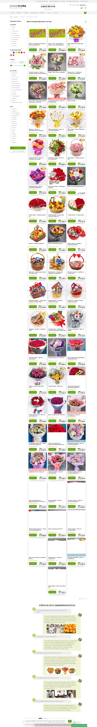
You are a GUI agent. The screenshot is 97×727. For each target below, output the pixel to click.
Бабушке (14, 117)
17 (36, 75)
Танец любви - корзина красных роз (37, 215)
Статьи (55, 12)
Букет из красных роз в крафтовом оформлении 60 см (56, 444)
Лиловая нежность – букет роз (56, 357)
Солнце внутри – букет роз (55, 386)
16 (74, 104)
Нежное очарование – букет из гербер (76, 330)
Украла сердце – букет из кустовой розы (74, 529)
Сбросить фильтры (17, 151)
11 (55, 161)
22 (74, 446)
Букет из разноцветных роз (55, 243)
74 (55, 446)
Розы (13, 12)
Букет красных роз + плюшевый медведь (56, 187)
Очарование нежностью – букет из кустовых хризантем (37, 444)
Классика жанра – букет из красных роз (36, 358)
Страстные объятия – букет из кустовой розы (37, 415)
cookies (33, 720)
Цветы (26, 12)
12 (74, 218)
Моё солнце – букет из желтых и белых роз (76, 130)
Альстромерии (16, 35)
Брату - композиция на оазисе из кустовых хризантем (37, 44)
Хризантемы (15, 39)
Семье (13, 127)
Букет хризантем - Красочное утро (75, 44)
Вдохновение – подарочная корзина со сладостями (55, 273)
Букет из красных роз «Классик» (56, 414)
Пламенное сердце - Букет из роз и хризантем (56, 158)
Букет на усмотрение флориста (76, 186)
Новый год (14, 79)
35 (36, 104)
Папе (13, 140)
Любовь (14, 75)
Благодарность (16, 83)
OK (70, 721)
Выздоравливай (16, 85)
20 (75, 132)
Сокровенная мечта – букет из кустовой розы (56, 101)
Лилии (13, 26)
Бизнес (14, 100)
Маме (13, 132)
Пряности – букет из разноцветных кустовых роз (36, 130)
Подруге (14, 134)
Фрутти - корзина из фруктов (36, 243)
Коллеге (14, 136)
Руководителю (15, 115)
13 (55, 532)
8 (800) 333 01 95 (48, 7)
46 (36, 475)
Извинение (14, 81)
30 (36, 161)
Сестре (14, 108)
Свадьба (14, 98)
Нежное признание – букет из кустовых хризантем (56, 130)
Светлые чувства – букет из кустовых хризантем (75, 501)
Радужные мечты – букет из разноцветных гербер (36, 158)
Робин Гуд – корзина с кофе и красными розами (75, 301)
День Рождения (16, 87)
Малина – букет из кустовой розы (36, 387)
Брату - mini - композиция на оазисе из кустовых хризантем (56, 44)
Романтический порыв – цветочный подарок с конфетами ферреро (74, 387)
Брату (13, 129)
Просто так (15, 77)
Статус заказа (83, 1)
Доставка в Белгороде (72, 1)
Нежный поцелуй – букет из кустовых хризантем (75, 472)
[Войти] (85, 8)
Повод (42, 12)
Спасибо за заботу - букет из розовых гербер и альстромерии (37, 73)
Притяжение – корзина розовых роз (76, 158)
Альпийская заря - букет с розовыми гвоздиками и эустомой (36, 187)
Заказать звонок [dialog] (48, 9)
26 (36, 132)
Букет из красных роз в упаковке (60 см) (37, 558)
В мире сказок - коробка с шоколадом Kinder (74, 244)
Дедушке (14, 142)
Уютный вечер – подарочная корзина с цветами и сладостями (57, 330)
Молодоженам (16, 113)
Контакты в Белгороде (42, 1)
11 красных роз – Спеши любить (76, 215)
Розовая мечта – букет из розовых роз (55, 558)
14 (74, 161)
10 (55, 246)
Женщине (14, 125)
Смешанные (15, 31)
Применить (17, 147)
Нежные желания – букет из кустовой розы (55, 472)
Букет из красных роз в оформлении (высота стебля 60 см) (37, 501)
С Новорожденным (17, 89)
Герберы (14, 43)
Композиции (35, 12)
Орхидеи (14, 33)
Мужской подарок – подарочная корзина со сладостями (37, 301)
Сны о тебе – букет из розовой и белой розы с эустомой (37, 101)
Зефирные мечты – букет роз (36, 471)
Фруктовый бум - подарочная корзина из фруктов (56, 215)
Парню (14, 138)
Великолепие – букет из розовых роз (56, 587)
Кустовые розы (16, 37)
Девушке (14, 110)
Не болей (14, 73)
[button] (79, 725)
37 (55, 75)
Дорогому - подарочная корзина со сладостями (37, 273)
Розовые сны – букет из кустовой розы (74, 415)
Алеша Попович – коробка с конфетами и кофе (55, 301)
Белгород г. (83, 5)
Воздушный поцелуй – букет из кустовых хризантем (76, 444)
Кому (49, 12)
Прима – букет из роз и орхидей (56, 72)
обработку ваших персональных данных (56, 721)
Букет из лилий (71, 100)
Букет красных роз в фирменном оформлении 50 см (76, 358)
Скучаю (14, 91)
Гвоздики (14, 41)
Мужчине (14, 123)
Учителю (14, 119)
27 (55, 132)
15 (36, 189)
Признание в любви (17, 102)
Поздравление (16, 96)
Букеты (20, 12)
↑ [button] (89, 652)
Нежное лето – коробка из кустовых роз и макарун (75, 73)
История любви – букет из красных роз (55, 501)
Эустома (14, 45)
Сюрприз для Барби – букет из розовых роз (76, 558)
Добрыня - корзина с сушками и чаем (37, 330)
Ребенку (14, 121)
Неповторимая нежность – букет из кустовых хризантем (37, 529)
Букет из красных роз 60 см (55, 528)
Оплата (63, 1)
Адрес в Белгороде (54, 1)
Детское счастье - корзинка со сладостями (76, 273)
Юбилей (14, 94)
